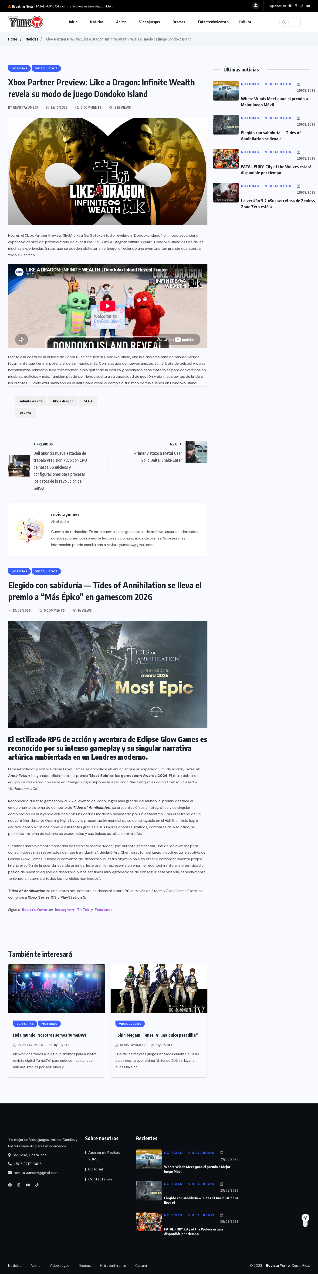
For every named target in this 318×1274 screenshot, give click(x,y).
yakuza (25, 413)
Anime (121, 22)
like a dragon (63, 401)
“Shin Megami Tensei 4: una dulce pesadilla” (156, 1035)
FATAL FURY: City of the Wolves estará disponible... (74, 6)
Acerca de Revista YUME (104, 1156)
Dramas (179, 22)
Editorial (95, 1169)
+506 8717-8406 (27, 1164)
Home (12, 39)
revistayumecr (30, 1045)
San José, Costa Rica (29, 1155)
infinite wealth (31, 401)
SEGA (88, 401)
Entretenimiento (212, 22)
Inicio (73, 22)
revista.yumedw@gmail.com (35, 1172)
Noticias (97, 22)
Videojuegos (149, 22)
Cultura (245, 22)
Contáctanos (100, 1179)
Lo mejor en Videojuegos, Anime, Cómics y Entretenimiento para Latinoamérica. (43, 1143)
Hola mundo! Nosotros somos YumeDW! (49, 1035)
